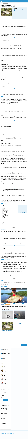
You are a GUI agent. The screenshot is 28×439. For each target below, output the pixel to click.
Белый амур (5, 379)
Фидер (3, 396)
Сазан (4, 374)
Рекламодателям (11, 433)
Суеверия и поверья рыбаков (6, 353)
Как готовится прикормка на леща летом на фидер (22, 212)
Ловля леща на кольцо (7, 319)
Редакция (5, 432)
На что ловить (15, 11)
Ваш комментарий (3, 339)
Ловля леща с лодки (19, 319)
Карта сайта (2, 432)
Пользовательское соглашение (5, 433)
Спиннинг (3, 395)
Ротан (4, 370)
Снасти (15, 12)
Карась (5, 371)
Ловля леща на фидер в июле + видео (7, 330)
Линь (4, 375)
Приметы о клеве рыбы (5, 354)
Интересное (3, 358)
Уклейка (5, 383)
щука (4, 366)
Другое (3, 397)
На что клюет (15, 13)
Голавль (5, 384)
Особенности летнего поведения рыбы (18, 9)
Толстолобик (5, 380)
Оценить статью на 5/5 (13, 304)
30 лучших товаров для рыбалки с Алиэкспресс (19, 323)
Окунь (4, 363)
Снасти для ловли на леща (10, 113)
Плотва (5, 378)
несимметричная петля (4, 135)
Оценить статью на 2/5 (11, 304)
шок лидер (7, 128)
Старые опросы (3, 401)
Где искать (15, 10)
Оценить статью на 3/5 (12, 304)
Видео (3, 357)
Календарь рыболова (5, 349)
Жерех (5, 367)
